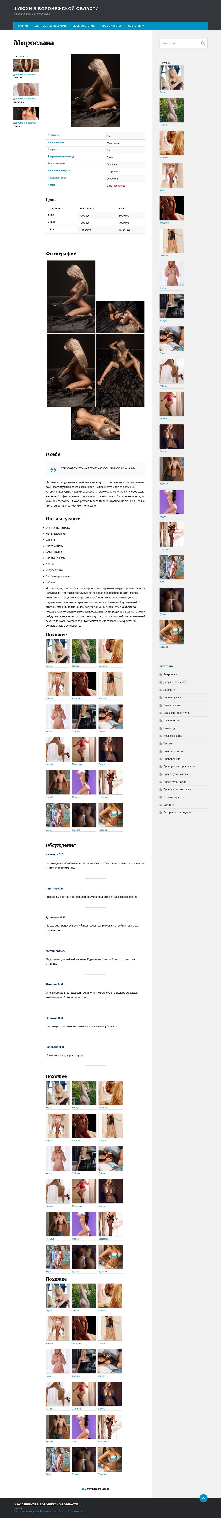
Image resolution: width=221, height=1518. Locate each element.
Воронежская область (53, 1511)
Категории (135, 26)
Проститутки (76, 1511)
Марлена (103, 666)
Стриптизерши (172, 797)
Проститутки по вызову (177, 789)
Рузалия (103, 830)
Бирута (102, 764)
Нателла (103, 698)
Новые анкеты (111, 26)
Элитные (168, 804)
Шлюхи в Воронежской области (56, 8)
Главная (22, 26)
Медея (75, 797)
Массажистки (171, 720)
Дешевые (169, 689)
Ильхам (49, 764)
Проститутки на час (174, 781)
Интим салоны (172, 705)
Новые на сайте (172, 735)
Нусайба (50, 797)
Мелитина (77, 764)
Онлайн (168, 743)
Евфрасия (104, 797)
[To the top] (203, 1498)
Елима (102, 731)
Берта (49, 666)
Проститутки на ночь (175, 773)
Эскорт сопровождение (177, 812)
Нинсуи (75, 666)
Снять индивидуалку (26, 1511)
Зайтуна (76, 731)
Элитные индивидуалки (50, 26)
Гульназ (76, 830)
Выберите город (84, 26)
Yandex (17, 1508)
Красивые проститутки (176, 712)
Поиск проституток (174, 751)
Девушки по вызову (175, 681)
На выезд (169, 728)
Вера (48, 830)
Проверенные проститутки (179, 766)
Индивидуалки (172, 697)
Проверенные (171, 758)
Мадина (49, 698)
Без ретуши (170, 674)
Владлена (77, 698)
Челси (49, 731)
